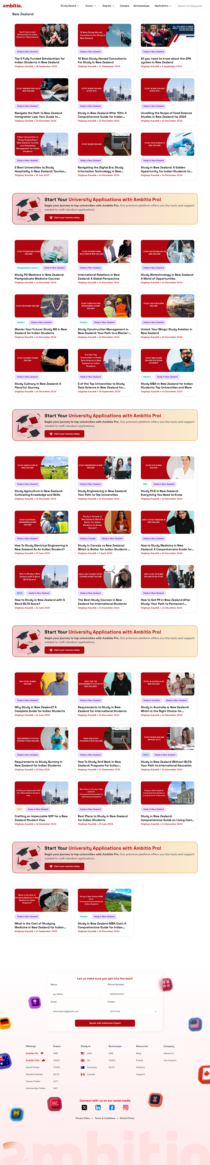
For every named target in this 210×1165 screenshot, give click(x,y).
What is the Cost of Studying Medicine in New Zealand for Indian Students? (39, 925)
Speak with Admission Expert (105, 1023)
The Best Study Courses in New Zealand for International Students (102, 602)
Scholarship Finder (35, 1088)
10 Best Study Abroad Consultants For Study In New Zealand (102, 60)
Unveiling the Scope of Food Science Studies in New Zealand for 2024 (166, 115)
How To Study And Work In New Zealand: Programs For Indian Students (99, 763)
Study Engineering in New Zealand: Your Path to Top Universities (102, 493)
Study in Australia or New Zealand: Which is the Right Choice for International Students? (165, 709)
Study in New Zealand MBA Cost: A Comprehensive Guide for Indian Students (102, 925)
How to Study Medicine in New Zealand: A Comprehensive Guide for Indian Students (166, 547)
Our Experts (170, 1060)
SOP (19, 809)
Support (140, 1074)
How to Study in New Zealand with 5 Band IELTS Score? (40, 602)
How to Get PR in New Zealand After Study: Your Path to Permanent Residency (165, 602)
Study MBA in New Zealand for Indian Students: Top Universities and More (167, 385)
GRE (55, 1053)
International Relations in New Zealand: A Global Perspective (99, 276)
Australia (92, 1067)
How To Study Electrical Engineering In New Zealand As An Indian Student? (41, 547)
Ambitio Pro (32, 1053)
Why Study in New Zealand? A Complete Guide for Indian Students (40, 709)
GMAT (56, 1060)
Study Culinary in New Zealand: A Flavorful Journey (38, 385)
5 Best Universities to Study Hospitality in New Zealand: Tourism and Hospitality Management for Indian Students (39, 169)
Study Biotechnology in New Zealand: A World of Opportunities (167, 276)
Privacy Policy (83, 1118)
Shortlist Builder (34, 1074)
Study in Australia (151, 700)
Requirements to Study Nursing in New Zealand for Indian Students (38, 763)
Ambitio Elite (33, 1060)
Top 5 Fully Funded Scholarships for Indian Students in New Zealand (40, 60)
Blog (138, 1053)
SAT (55, 1088)
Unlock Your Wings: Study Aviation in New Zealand (166, 331)
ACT (55, 1081)
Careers (124, 5)
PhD (145, 484)
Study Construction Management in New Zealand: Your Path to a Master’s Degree (104, 331)
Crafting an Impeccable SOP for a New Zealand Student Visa (41, 818)
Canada (91, 1074)
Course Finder (33, 1081)
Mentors (140, 1067)
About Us (169, 1053)
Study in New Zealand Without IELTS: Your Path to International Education (166, 763)
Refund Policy (127, 1118)
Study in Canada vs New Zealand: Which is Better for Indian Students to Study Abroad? (104, 547)
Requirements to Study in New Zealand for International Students (102, 709)
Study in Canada (87, 538)
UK (88, 1060)
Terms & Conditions (105, 1118)
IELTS (19, 593)
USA (89, 1053)
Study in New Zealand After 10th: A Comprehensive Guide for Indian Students (102, 115)
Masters (21, 322)
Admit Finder (33, 1067)
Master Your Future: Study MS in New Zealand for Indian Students (41, 331)
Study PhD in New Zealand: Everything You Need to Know (161, 493)
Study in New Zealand (27, 51)
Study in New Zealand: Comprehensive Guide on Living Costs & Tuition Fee (167, 818)
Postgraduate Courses (27, 267)
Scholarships (141, 5)
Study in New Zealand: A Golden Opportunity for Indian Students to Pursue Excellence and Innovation (165, 169)
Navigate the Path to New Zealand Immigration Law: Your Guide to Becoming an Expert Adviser (38, 115)
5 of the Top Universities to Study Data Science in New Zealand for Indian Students (101, 385)
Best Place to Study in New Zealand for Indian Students (103, 818)
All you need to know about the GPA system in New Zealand (166, 60)
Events (139, 1060)
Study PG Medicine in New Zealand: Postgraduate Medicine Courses (39, 276)
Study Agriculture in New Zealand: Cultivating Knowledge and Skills (39, 493)
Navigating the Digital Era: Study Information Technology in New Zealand (100, 169)
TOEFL (56, 1067)
